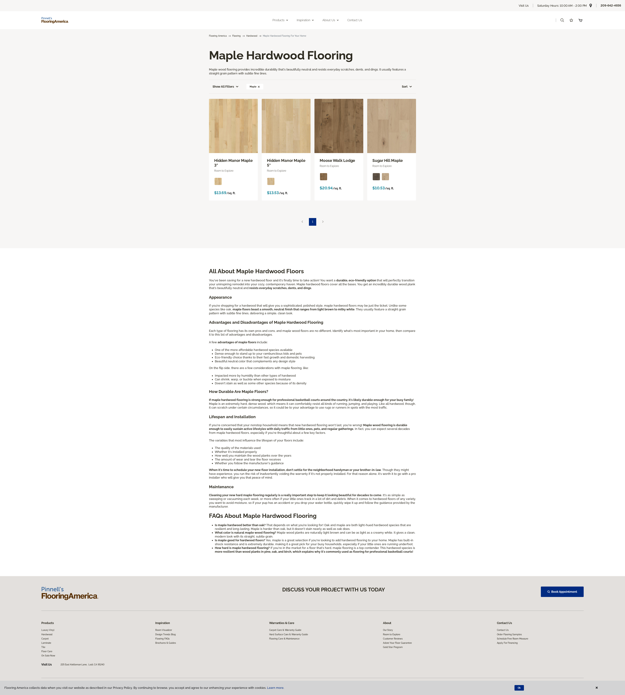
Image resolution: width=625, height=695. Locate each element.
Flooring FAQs (162, 638)
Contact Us (354, 20)
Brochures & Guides (165, 643)
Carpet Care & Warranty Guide (285, 630)
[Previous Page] (302, 222)
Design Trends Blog (165, 634)
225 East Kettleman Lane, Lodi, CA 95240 (82, 664)
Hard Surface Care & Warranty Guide (288, 634)
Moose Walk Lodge (337, 160)
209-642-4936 (611, 5)
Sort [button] (405, 86)
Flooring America (218, 36)
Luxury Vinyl (47, 630)
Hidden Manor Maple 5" (286, 163)
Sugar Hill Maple (387, 160)
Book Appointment (564, 591)
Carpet (45, 638)
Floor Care (46, 651)
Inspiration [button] (303, 20)
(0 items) (580, 20)
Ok (519, 688)
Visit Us (524, 5)
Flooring (236, 36)
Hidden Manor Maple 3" (233, 163)
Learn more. (275, 687)
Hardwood (251, 36)
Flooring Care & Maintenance (284, 638)
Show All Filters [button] (223, 86)
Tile (43, 647)
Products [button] (278, 20)
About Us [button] (328, 20)
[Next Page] (323, 222)
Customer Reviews (393, 638)
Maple (253, 86)
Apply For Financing (507, 643)
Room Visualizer (163, 630)
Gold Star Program (393, 647)
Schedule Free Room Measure (512, 638)
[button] (562, 20)
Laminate (46, 643)
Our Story (388, 630)
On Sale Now (48, 655)
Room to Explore (391, 634)
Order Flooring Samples (509, 634)
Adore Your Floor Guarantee (397, 643)
